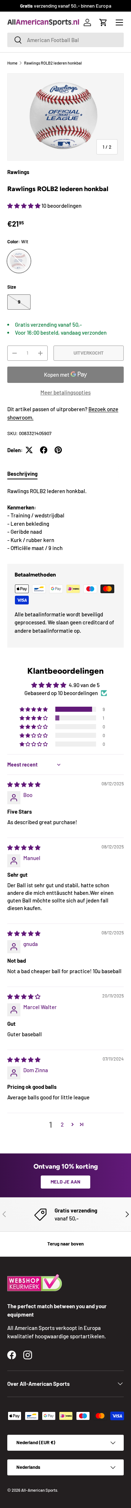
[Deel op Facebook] (43, 450)
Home (12, 63)
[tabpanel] (65, 519)
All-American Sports (39, 1490)
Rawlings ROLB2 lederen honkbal (53, 63)
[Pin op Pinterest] (58, 450)
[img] (23, 784)
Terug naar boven (65, 1244)
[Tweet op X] (29, 450)
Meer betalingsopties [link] (65, 392)
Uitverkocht (89, 353)
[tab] (22, 473)
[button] (103, 22)
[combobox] (65, 40)
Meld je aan (65, 1182)
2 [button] (62, 1124)
